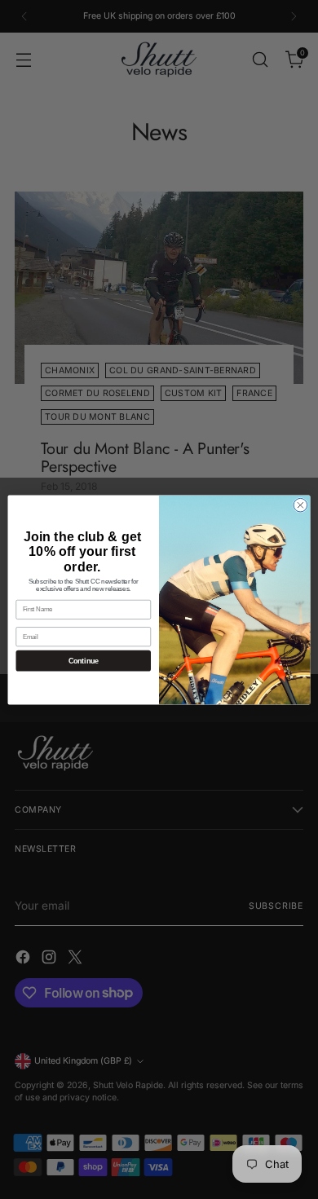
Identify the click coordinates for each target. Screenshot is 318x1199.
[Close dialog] (300, 505)
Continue (83, 660)
